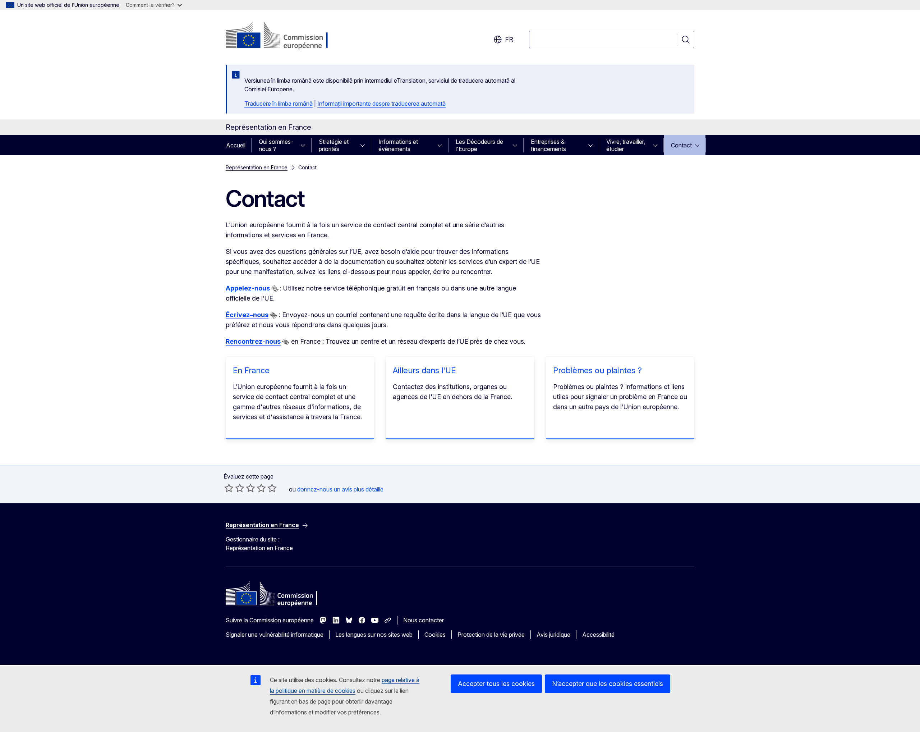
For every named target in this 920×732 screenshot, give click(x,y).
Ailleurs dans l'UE (424, 370)
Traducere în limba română (278, 103)
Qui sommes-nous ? (276, 145)
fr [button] (509, 39)
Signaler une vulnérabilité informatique (274, 634)
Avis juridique (553, 634)
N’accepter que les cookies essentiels (607, 683)
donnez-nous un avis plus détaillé (340, 489)
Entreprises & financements (548, 145)
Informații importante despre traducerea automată (381, 103)
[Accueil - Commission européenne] (284, 36)
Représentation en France (257, 167)
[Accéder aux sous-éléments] (305, 145)
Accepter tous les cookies (496, 683)
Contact (681, 145)
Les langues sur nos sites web (374, 634)
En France (251, 370)
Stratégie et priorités (334, 145)
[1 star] (229, 488)
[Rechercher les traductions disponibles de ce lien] (275, 288)
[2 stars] (234, 488)
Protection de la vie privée (491, 634)
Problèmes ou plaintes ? (597, 370)
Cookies (435, 634)
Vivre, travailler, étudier (625, 145)
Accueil (235, 145)
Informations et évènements (398, 145)
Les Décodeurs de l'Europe (479, 145)
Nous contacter (423, 620)
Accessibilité (598, 634)
